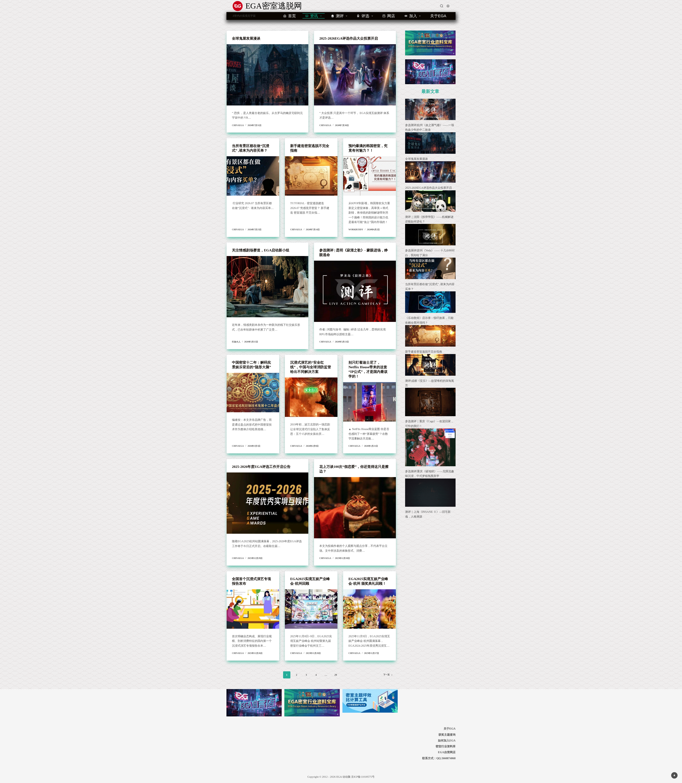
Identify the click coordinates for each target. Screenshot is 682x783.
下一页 (386, 674)
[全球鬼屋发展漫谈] (267, 74)
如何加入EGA (447, 740)
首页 (292, 16)
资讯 (314, 16)
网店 (391, 16)
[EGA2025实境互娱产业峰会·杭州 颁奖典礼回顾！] (369, 609)
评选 (365, 16)
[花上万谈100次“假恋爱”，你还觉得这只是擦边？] (355, 507)
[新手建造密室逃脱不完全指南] (311, 176)
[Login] (448, 6)
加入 (413, 16)
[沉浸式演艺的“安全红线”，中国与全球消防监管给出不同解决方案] (311, 397)
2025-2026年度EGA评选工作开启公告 (261, 467)
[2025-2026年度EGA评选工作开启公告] (267, 503)
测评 (340, 16)
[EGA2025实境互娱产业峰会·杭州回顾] (311, 609)
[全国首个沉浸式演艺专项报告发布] (253, 609)
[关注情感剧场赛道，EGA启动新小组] (267, 286)
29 (335, 675)
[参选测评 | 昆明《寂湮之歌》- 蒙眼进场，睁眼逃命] (355, 291)
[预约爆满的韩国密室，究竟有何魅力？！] (369, 176)
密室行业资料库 (446, 746)
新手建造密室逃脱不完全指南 (423, 351)
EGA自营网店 (447, 752)
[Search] (441, 5)
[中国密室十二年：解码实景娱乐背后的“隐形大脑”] (253, 392)
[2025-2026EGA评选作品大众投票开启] (355, 74)
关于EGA (438, 16)
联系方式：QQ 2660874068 (439, 758)
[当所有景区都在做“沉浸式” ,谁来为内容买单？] (253, 176)
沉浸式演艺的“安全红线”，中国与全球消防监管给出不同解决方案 (310, 367)
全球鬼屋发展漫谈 (246, 38)
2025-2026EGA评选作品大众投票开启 (348, 38)
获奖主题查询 (447, 734)
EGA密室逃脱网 (273, 5)
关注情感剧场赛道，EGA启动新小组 (260, 250)
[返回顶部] (674, 775)
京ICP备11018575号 (363, 776)
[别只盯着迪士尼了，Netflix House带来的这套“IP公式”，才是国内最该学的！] (369, 402)
